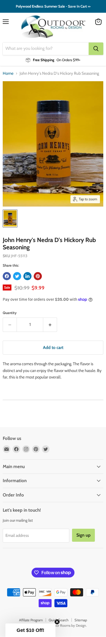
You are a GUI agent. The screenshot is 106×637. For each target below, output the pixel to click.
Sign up (28, 344)
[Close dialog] (100, 300)
